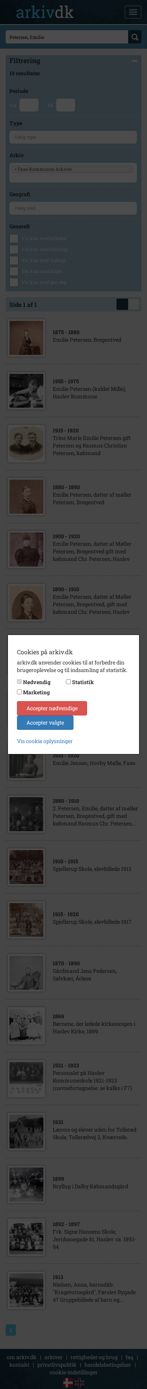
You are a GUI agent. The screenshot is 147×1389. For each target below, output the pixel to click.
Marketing (36, 692)
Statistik (83, 682)
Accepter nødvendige (52, 708)
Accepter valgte (45, 722)
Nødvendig (37, 682)
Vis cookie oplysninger (45, 741)
